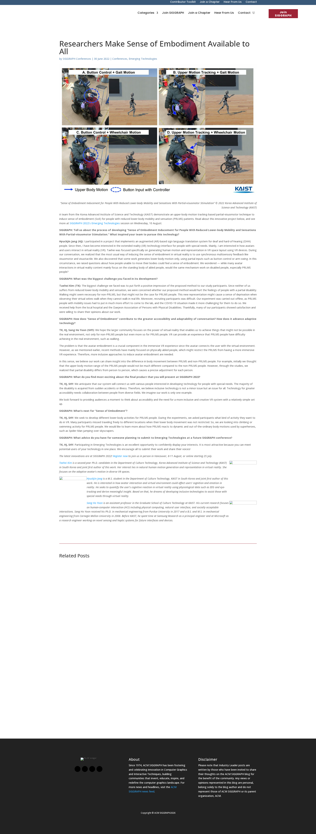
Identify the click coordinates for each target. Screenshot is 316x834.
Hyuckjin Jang (94, 478)
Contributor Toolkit (183, 2)
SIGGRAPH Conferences (77, 58)
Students (139, 581)
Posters (67, 595)
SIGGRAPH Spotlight (141, 698)
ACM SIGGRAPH (118, 684)
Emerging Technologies (143, 58)
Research (129, 581)
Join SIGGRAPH (283, 14)
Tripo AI (113, 647)
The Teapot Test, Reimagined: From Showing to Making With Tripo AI (124, 628)
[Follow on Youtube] (99, 769)
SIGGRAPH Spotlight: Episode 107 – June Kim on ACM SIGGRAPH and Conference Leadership (143, 679)
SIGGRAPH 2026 (95, 595)
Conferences (119, 58)
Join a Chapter (210, 2)
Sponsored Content (95, 647)
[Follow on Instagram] (92, 769)
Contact (251, 2)
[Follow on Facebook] (77, 769)
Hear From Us (233, 2)
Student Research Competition (125, 595)
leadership (89, 698)
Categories (146, 13)
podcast (101, 698)
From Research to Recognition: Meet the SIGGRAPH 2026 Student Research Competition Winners (148, 576)
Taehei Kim (65, 463)
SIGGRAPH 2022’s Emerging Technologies (95, 223)
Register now (120, 456)
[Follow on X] (85, 769)
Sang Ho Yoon (95, 503)
